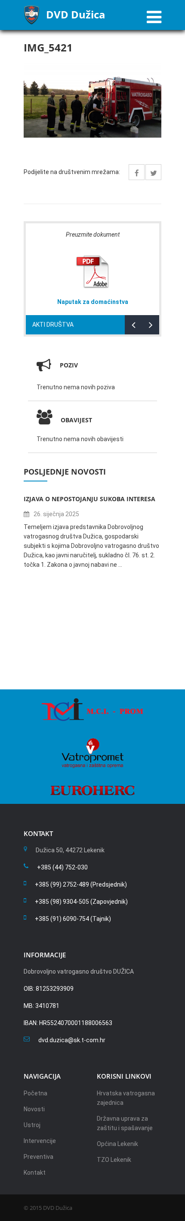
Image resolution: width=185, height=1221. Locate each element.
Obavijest (76, 420)
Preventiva (38, 1156)
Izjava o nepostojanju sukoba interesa (89, 499)
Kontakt (35, 1172)
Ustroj (32, 1125)
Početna (35, 1093)
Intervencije (40, 1140)
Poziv (69, 365)
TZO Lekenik (114, 1159)
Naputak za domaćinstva (92, 301)
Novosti (34, 1109)
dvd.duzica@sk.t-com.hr (71, 1040)
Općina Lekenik (117, 1143)
